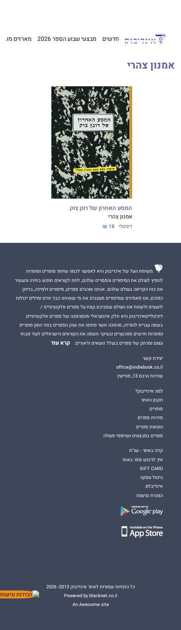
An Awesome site (90, 604)
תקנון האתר (152, 400)
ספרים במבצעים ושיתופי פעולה (133, 435)
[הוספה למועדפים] (58, 93)
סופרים (156, 408)
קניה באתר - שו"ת (146, 450)
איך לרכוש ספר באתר (142, 459)
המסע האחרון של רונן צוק (100, 208)
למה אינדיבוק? (133, 12)
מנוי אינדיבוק (53, 12)
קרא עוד (60, 343)
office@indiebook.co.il (139, 367)
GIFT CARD (106, 12)
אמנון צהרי (120, 217)
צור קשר (29, 12)
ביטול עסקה (151, 477)
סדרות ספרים (150, 417)
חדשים (110, 39)
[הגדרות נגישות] (19, 594)
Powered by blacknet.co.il (90, 595)
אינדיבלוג (154, 486)
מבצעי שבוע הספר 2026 (66, 39)
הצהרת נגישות (149, 495)
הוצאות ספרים (149, 427)
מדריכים (81, 12)
